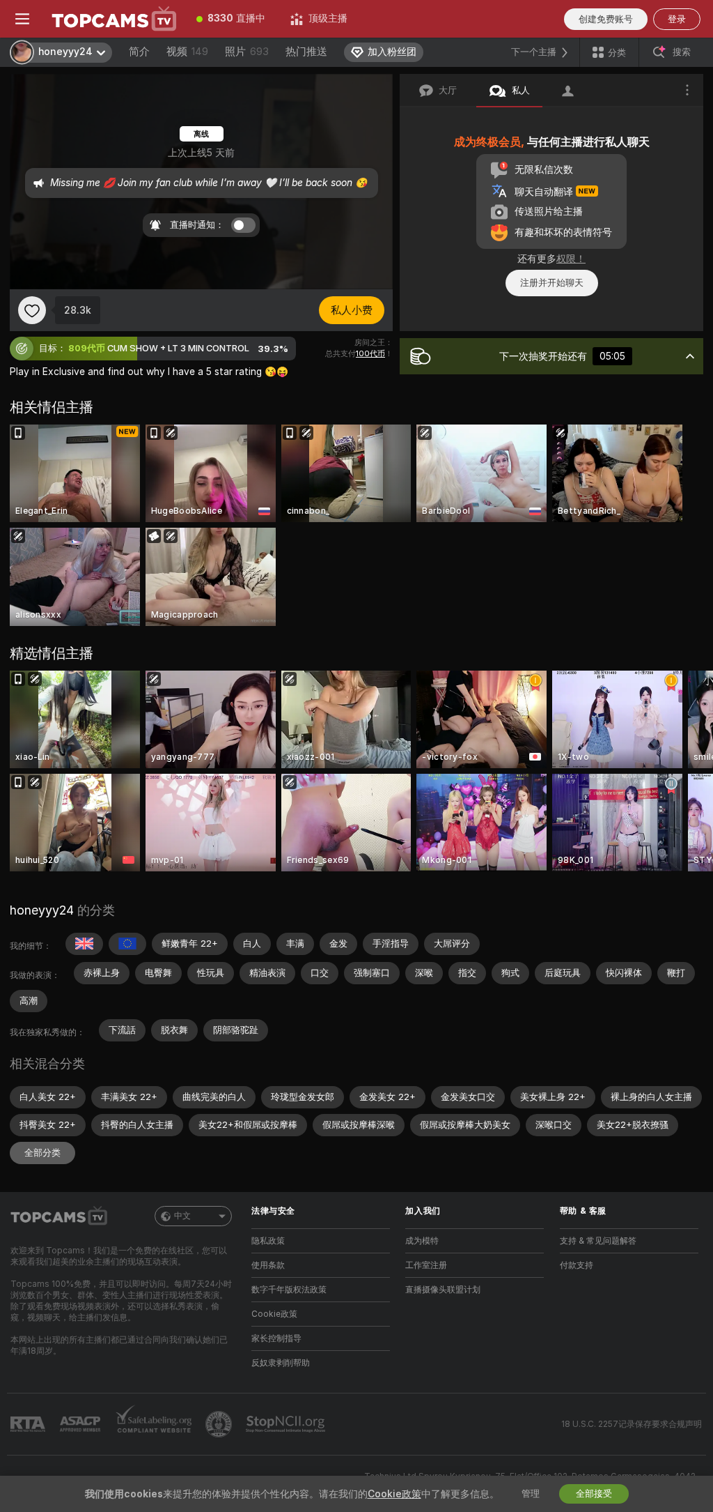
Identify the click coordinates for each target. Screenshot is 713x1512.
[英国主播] (84, 944)
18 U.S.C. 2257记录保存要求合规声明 (631, 1424)
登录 (677, 19)
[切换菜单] (22, 19)
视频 (187, 51)
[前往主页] (114, 19)
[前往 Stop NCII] (287, 1424)
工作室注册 (426, 1265)
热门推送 (306, 51)
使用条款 (268, 1265)
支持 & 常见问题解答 (598, 1241)
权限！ (571, 258)
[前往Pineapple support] (220, 1424)
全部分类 (42, 1152)
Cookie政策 (274, 1314)
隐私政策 (268, 1241)
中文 (182, 1216)
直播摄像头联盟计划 (442, 1290)
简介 (139, 51)
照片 (247, 51)
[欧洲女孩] (127, 944)
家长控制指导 (276, 1338)
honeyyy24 (42, 910)
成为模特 (422, 1241)
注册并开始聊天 (551, 282)
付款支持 (576, 1265)
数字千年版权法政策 (289, 1290)
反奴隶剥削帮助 (280, 1363)
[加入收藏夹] (32, 310)
